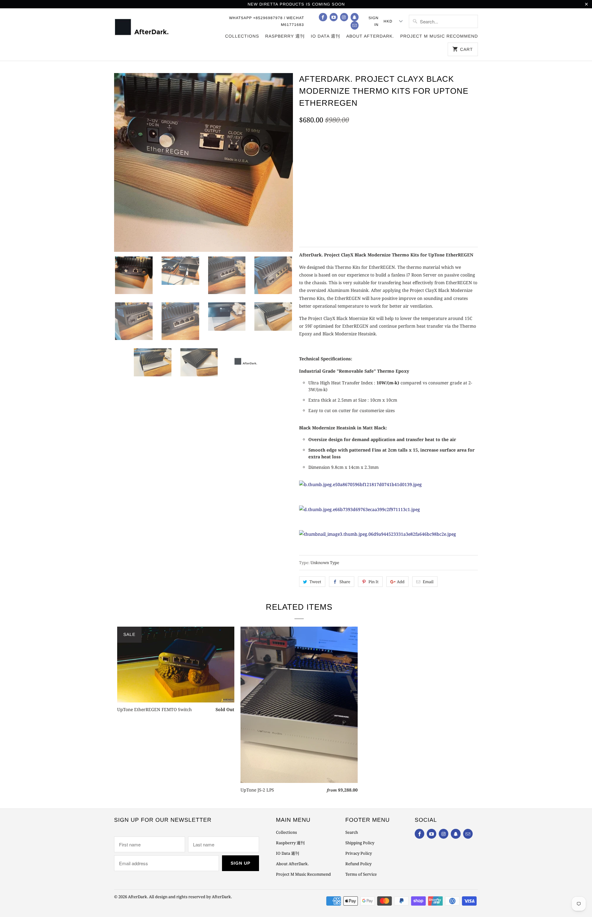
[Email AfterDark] (355, 25)
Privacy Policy (358, 853)
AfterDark (137, 896)
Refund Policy (358, 863)
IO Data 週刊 (325, 36)
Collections (242, 36)
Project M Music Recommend (439, 36)
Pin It (373, 581)
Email (428, 581)
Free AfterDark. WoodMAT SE (335, 150)
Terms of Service (361, 874)
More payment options (439, 224)
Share (344, 581)
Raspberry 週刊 (285, 36)
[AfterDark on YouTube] (334, 17)
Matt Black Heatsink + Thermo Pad (342, 178)
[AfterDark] (142, 26)
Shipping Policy (359, 842)
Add (401, 581)
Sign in (373, 21)
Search (351, 832)
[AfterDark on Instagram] (344, 17)
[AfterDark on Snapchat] (355, 17)
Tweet (315, 581)
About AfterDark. (370, 36)
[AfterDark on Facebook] (323, 17)
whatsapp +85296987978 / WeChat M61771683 (266, 21)
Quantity (308, 209)
